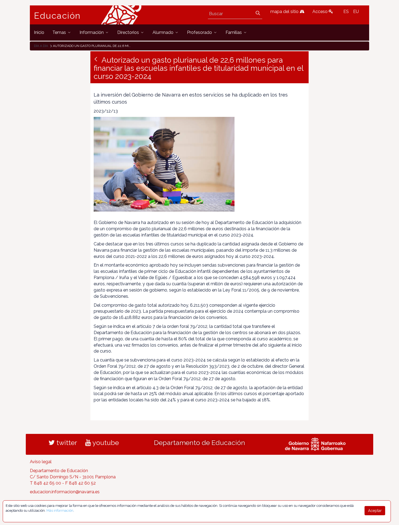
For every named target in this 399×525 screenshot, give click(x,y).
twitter (66, 442)
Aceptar (375, 510)
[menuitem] (39, 32)
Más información (59, 510)
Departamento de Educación (199, 442)
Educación (57, 15)
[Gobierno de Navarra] (315, 443)
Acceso (320, 11)
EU (356, 11)
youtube (105, 442)
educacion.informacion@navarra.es (65, 491)
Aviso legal (41, 461)
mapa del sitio (285, 11)
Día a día (41, 46)
